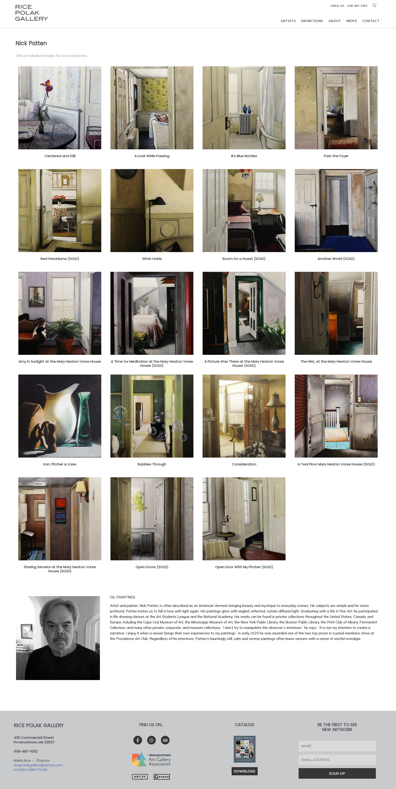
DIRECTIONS (37, 769)
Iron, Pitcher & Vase (60, 464)
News (351, 21)
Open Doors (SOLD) (152, 566)
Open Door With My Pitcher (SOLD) (244, 566)
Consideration (244, 464)
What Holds (152, 258)
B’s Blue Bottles (244, 155)
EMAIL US (337, 5)
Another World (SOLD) (336, 258)
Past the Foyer (336, 155)
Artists (288, 21)
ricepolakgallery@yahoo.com (38, 765)
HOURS (19, 769)
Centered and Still (59, 155)
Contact (371, 21)
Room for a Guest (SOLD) (244, 258)
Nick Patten (31, 43)
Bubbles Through (152, 464)
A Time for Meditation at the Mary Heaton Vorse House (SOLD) (152, 363)
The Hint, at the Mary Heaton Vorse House (336, 361)
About (334, 21)
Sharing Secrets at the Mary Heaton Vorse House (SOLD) (60, 568)
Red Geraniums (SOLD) (60, 258)
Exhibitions (312, 21)
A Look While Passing (152, 155)
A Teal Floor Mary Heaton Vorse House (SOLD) (336, 464)
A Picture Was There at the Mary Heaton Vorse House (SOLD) (244, 363)
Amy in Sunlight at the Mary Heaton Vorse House (60, 361)
